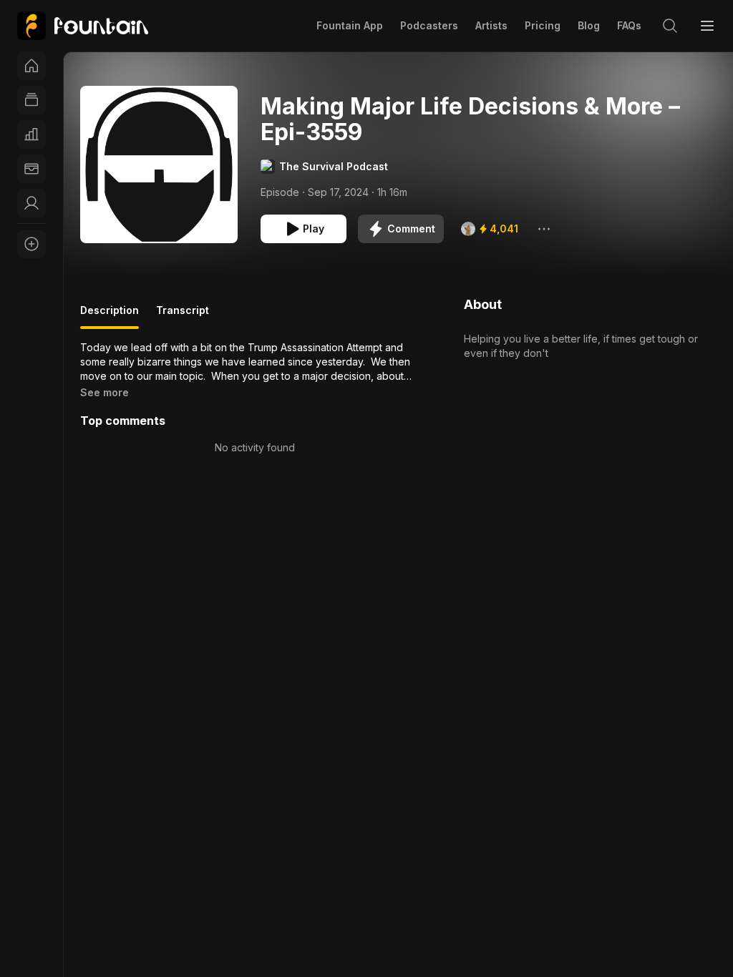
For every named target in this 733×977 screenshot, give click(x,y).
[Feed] (31, 100)
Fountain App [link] (349, 25)
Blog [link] (589, 25)
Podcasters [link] (429, 25)
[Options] (544, 229)
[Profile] (31, 203)
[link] (82, 25)
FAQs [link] (629, 25)
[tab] (109, 316)
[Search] (670, 26)
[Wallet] (31, 168)
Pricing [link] (542, 25)
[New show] (31, 244)
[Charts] (31, 134)
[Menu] (707, 25)
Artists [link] (491, 25)
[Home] (31, 65)
